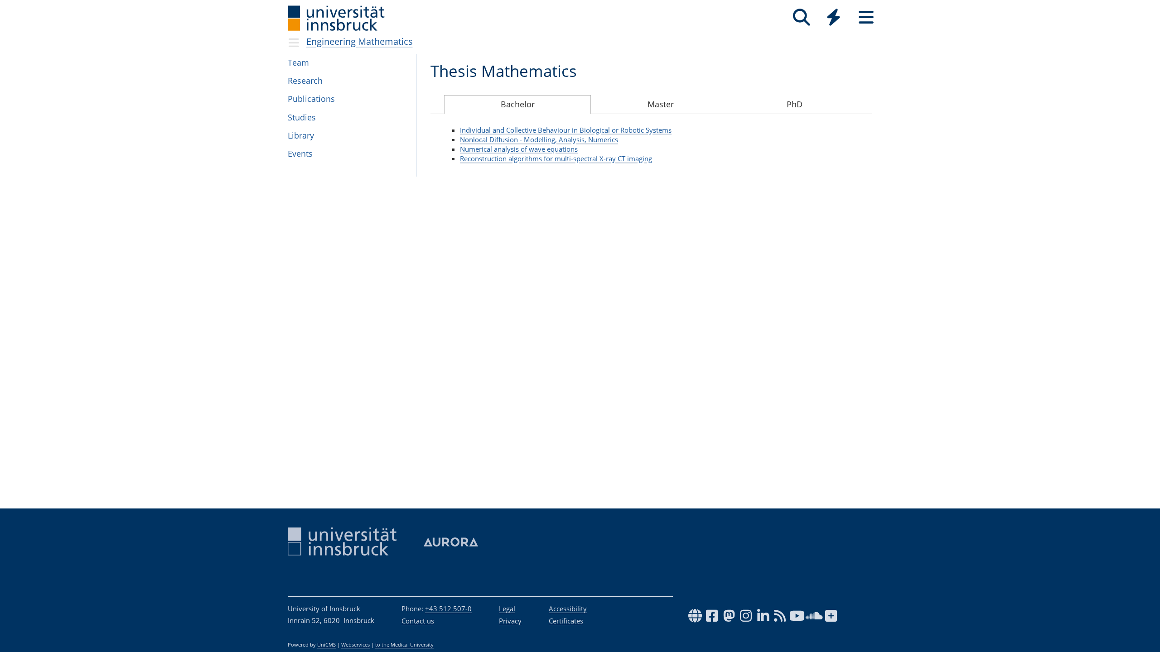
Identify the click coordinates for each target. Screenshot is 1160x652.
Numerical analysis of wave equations (519, 148)
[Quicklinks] (833, 17)
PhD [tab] (794, 104)
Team (298, 62)
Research (305, 80)
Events (300, 153)
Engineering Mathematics (359, 41)
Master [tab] (661, 104)
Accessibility (568, 608)
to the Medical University (404, 645)
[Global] (833, 18)
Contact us (417, 620)
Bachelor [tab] (518, 104)
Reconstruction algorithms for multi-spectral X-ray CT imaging (556, 158)
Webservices (355, 645)
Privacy (510, 620)
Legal (507, 608)
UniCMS (326, 645)
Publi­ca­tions (311, 98)
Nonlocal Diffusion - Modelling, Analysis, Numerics (539, 139)
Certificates (566, 620)
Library (301, 135)
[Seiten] (866, 17)
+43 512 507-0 (448, 608)
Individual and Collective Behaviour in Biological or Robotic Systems (566, 129)
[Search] (801, 17)
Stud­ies (302, 117)
